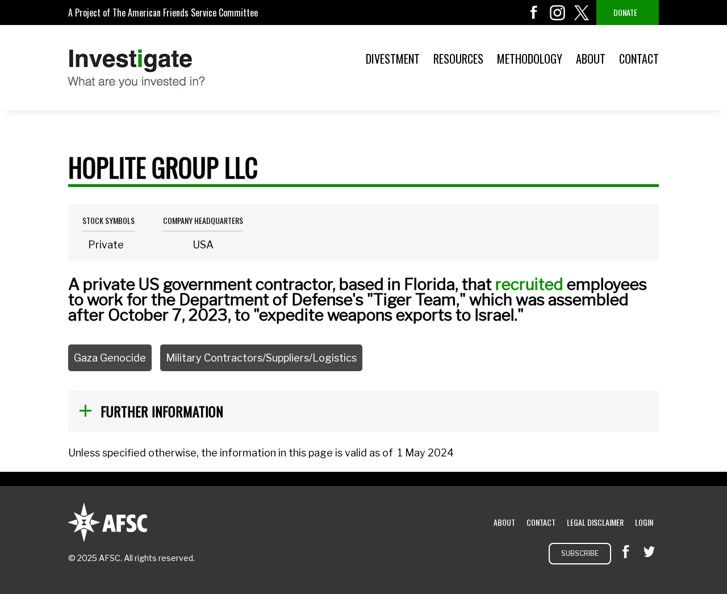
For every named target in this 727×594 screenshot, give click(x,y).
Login (644, 522)
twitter (582, 12)
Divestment (393, 58)
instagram (558, 12)
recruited (529, 284)
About (590, 58)
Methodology (529, 58)
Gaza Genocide (110, 358)
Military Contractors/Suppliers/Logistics (261, 358)
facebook (534, 12)
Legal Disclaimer (595, 522)
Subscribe (580, 553)
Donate (625, 12)
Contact (639, 58)
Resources (458, 58)
